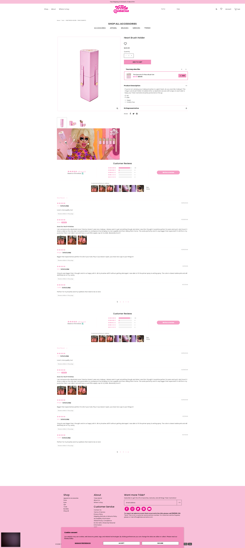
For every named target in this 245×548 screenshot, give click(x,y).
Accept (121, 543)
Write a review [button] (168, 172)
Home (58, 20)
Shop (46, 9)
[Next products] (186, 69)
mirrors (136, 28)
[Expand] (3, 534)
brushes (124, 28)
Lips (65, 505)
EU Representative (131, 108)
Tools (63, 20)
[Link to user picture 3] (82, 240)
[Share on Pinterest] (136, 113)
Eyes (65, 502)
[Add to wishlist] (125, 43)
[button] (112, 168)
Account (228, 9)
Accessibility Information (102, 518)
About (53, 9)
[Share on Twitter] (133, 113)
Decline (160, 543)
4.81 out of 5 (82, 171)
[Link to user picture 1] (61, 240)
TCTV (163, 9)
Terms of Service (99, 512)
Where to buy (64, 9)
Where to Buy (98, 502)
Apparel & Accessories (71, 498)
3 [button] (123, 302)
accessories (100, 28)
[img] (61, 203)
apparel (113, 28)
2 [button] (120, 302)
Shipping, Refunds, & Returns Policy (105, 516)
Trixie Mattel (98, 498)
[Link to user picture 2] (72, 240)
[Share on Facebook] (130, 113)
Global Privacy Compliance (103, 521)
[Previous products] (182, 69)
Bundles (66, 509)
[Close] (17, 534)
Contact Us (97, 510)
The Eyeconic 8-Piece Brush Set (143, 75)
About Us (97, 500)
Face (65, 500)
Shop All (66, 511)
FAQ (178, 9)
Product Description (132, 86)
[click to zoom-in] (117, 108)
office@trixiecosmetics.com (143, 517)
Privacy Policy (68, 538)
